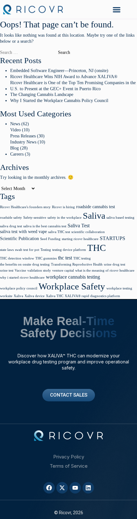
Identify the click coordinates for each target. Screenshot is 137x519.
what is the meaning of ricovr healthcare (104, 270)
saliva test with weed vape (23, 231)
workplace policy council (18, 288)
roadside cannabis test (95, 206)
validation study (39, 270)
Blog (14, 148)
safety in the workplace (64, 217)
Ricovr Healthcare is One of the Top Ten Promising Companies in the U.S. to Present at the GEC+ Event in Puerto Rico (73, 85)
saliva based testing (120, 217)
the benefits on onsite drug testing (25, 264)
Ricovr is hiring (63, 207)
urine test (6, 270)
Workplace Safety (72, 286)
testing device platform (69, 250)
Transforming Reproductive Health (77, 264)
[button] (117, 9)
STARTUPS (112, 238)
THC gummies (46, 258)
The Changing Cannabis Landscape (41, 94)
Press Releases (23, 136)
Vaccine (20, 270)
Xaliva (18, 296)
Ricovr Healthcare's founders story (25, 207)
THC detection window (17, 258)
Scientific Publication (19, 238)
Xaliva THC (54, 296)
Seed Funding (50, 239)
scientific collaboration (88, 232)
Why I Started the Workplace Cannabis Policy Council (59, 100)
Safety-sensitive (34, 217)
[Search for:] (28, 53)
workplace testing (119, 288)
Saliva (94, 216)
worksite (6, 296)
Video (15, 130)
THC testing (82, 258)
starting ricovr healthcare (80, 239)
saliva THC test (59, 232)
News (15, 123)
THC (96, 248)
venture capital (63, 270)
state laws (7, 250)
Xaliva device (35, 296)
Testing (45, 250)
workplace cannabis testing (73, 277)
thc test (65, 257)
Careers (17, 154)
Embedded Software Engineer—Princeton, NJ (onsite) (59, 70)
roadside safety (11, 217)
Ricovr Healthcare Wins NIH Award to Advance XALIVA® (64, 76)
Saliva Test (79, 225)
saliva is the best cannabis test (44, 226)
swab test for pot (27, 250)
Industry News (23, 142)
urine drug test (114, 264)
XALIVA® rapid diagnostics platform (92, 296)
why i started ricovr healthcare (22, 277)
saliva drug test (11, 226)
